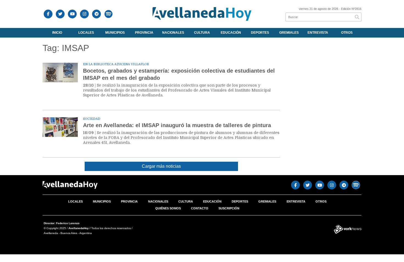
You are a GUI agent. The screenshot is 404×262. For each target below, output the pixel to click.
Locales (86, 33)
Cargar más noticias (161, 166)
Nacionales (173, 33)
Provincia (144, 33)
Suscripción (228, 208)
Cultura (202, 33)
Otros (347, 33)
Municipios (115, 33)
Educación (231, 33)
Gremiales (289, 33)
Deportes (260, 33)
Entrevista (318, 33)
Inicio (57, 33)
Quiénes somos (168, 208)
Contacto (199, 208)
